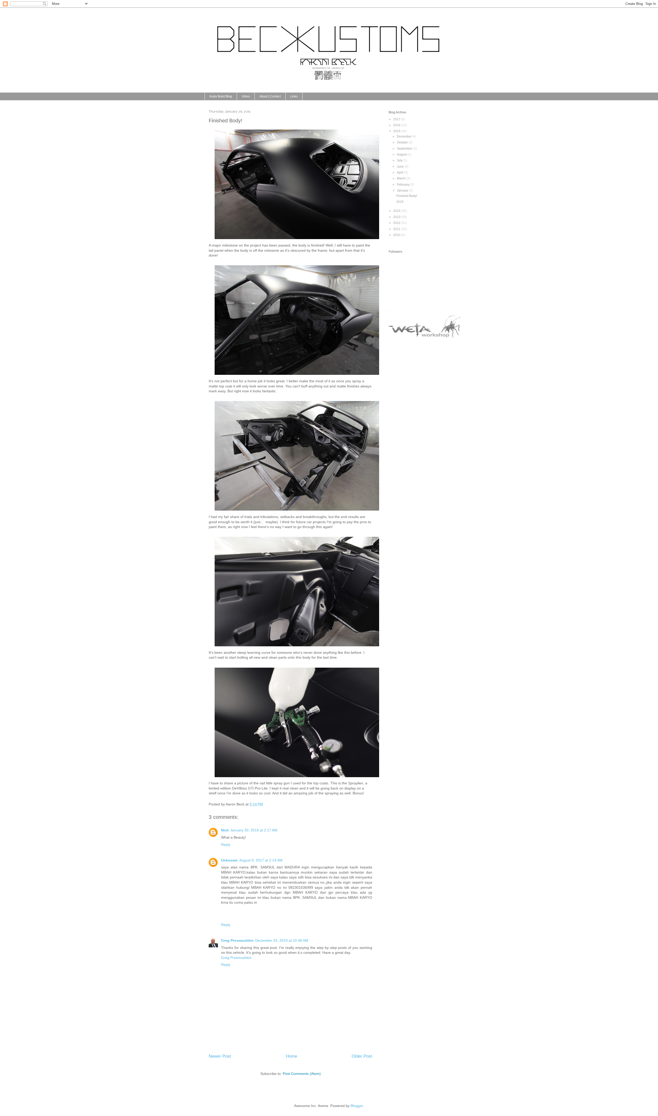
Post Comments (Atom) (302, 1074)
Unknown (229, 860)
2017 (397, 119)
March (401, 178)
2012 (397, 223)
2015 (397, 131)
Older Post (362, 1056)
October (403, 142)
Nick (225, 830)
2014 (397, 211)
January (403, 190)
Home (291, 1056)
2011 (397, 229)
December (404, 136)
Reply (225, 844)
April (400, 172)
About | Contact (270, 96)
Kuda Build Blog (220, 96)
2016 (397, 125)
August (402, 154)
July (400, 160)
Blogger (357, 1106)
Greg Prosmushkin (237, 940)
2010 (397, 235)
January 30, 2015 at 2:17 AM (253, 830)
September (405, 148)
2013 (397, 217)
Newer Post (220, 1056)
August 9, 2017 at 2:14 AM (260, 860)
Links (294, 96)
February (403, 184)
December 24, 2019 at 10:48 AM (281, 940)
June (401, 166)
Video (246, 96)
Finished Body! (406, 196)
